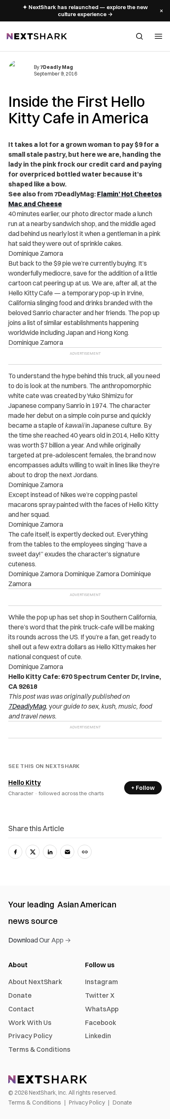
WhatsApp (101, 1009)
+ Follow (143, 788)
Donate (20, 995)
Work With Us (30, 1022)
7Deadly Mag (56, 67)
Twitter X (99, 995)
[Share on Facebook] (15, 852)
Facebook (100, 1022)
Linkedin (98, 1036)
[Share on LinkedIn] (50, 852)
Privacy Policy (30, 1036)
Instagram (101, 982)
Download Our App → (39, 940)
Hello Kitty (24, 782)
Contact (21, 1009)
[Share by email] (67, 852)
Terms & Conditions (39, 1049)
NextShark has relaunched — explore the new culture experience (85, 10)
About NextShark (35, 982)
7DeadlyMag (27, 706)
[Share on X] (33, 852)
